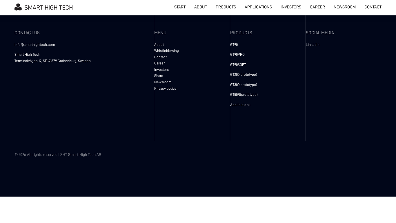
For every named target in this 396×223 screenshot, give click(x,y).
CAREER (317, 7)
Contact (160, 57)
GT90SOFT (238, 64)
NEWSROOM (345, 7)
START (180, 7)
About (159, 44)
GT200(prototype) (243, 74)
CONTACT (373, 7)
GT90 (234, 44)
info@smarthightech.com (34, 44)
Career (159, 63)
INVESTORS (291, 7)
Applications (240, 105)
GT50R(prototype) (244, 94)
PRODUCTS (226, 7)
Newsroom (163, 82)
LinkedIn (312, 44)
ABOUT (200, 7)
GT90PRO (237, 54)
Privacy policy (165, 88)
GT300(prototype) (243, 85)
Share (158, 76)
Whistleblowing (166, 51)
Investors (161, 69)
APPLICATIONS (258, 7)
